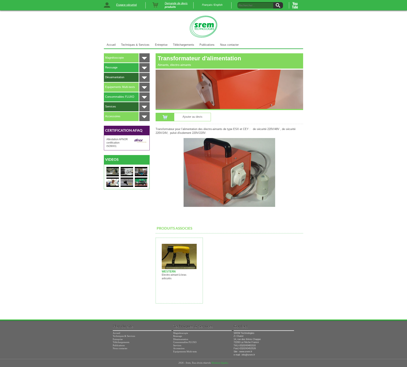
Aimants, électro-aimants (174, 64)
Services (110, 106)
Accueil (111, 44)
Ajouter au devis (192, 116)
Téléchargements (183, 44)
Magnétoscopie (114, 57)
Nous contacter (229, 44)
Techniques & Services (135, 44)
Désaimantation (114, 77)
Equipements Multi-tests (120, 87)
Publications (207, 44)
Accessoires (112, 116)
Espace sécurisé (126, 4)
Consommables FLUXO (119, 96)
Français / (207, 5)
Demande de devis (176, 3)
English (218, 5)
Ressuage (111, 67)
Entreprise (161, 44)
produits (170, 7)
